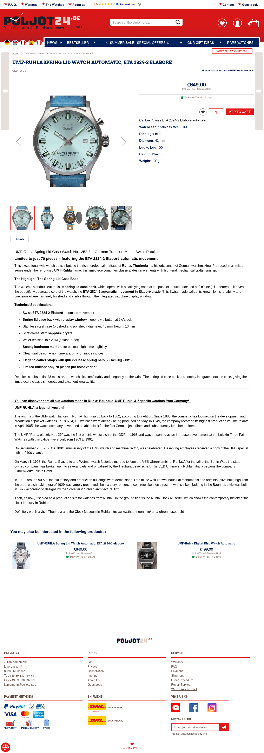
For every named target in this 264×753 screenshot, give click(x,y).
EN (15, 42)
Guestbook (250, 4)
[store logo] (43, 19)
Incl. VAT (186, 88)
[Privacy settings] (5, 747)
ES (31, 42)
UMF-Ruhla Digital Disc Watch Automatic (206, 543)
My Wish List (222, 22)
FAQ (174, 666)
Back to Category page (232, 51)
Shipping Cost (204, 88)
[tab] (19, 239)
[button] (18, 141)
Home (15, 53)
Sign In (237, 22)
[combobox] (146, 22)
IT (39, 42)
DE (7, 42)
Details (19, 239)
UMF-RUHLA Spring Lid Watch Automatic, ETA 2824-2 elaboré (80, 543)
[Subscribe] (224, 727)
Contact (228, 4)
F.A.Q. (12, 4)
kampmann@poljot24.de (20, 684)
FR (23, 42)
